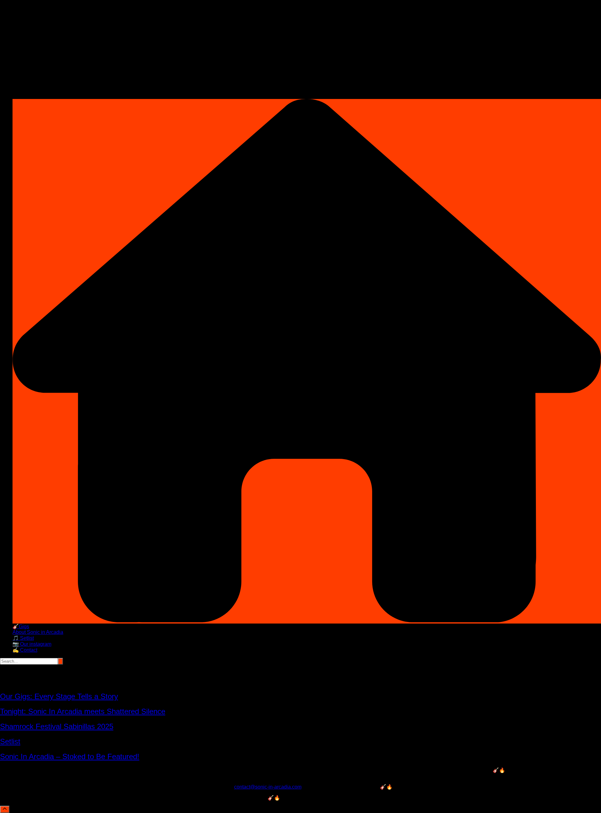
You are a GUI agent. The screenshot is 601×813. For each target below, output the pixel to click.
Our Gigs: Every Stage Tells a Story (59, 696)
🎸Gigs (21, 626)
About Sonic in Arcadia (38, 632)
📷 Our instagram (32, 644)
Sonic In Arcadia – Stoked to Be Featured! (69, 756)
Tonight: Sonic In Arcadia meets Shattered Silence (82, 711)
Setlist (10, 741)
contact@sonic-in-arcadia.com (267, 787)
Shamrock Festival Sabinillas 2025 (56, 726)
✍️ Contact (25, 650)
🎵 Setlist (23, 638)
